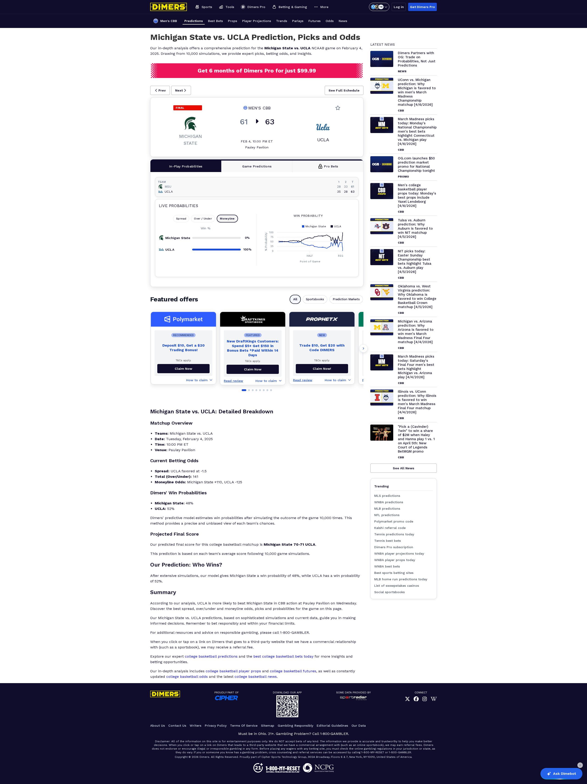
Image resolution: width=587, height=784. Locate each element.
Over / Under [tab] (203, 218)
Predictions (193, 21)
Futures (314, 21)
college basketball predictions (211, 656)
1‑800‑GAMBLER (334, 733)
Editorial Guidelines (332, 725)
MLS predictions (387, 496)
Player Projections (256, 21)
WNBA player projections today (399, 553)
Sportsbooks (315, 299)
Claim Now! (322, 368)
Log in (399, 7)
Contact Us (177, 725)
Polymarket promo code (393, 521)
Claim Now (183, 368)
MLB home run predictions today (400, 579)
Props (232, 21)
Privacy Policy (216, 725)
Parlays (297, 21)
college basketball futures (293, 671)
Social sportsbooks (389, 592)
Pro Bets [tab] (331, 166)
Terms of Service (244, 725)
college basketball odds (187, 676)
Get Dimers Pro (422, 7)
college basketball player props (233, 671)
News (343, 21)
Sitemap (267, 725)
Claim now (252, 369)
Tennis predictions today (394, 534)
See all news (403, 468)
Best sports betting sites (393, 573)
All (295, 299)
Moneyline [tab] (227, 218)
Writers (195, 725)
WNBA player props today (394, 560)
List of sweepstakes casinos (396, 585)
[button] (160, 90)
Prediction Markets (346, 299)
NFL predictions (386, 515)
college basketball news (256, 676)
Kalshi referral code (390, 528)
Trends (281, 21)
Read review (233, 381)
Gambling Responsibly (295, 725)
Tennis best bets (387, 540)
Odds (330, 21)
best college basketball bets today (283, 656)
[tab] (186, 166)
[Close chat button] (580, 765)
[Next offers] (363, 348)
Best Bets (215, 21)
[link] (407, 699)
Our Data (359, 725)
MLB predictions (387, 508)
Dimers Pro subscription (393, 547)
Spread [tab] (181, 218)
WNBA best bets (387, 566)
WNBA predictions (388, 502)
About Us (157, 725)
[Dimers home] (168, 7)
